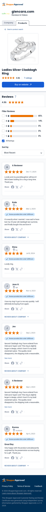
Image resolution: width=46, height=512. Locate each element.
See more (8, 358)
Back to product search (15, 29)
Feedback (38, 486)
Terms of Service (23, 486)
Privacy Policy (7, 486)
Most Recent (9, 152)
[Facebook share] (12, 187)
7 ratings (28, 78)
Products (22, 23)
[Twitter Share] (17, 187)
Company (8, 22)
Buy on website (21, 84)
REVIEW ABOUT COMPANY (15, 237)
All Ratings (10, 141)
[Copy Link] (21, 187)
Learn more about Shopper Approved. (17, 493)
